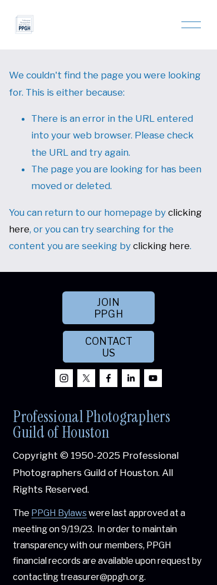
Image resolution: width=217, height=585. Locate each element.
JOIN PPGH (109, 308)
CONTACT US (108, 347)
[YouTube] (153, 378)
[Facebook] (108, 378)
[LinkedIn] (131, 378)
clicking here (161, 245)
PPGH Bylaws (59, 513)
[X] (86, 378)
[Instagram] (64, 378)
